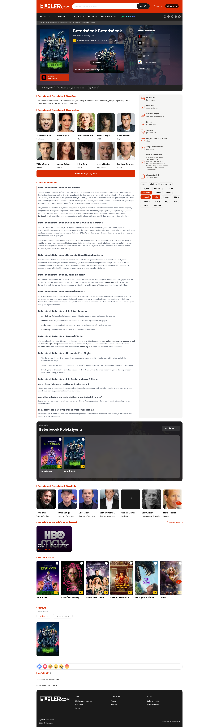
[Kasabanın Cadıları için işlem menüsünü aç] (106, 563)
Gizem (168, 193)
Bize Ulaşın (79, 705)
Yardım (114, 701)
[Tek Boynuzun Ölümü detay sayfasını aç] (146, 578)
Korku (108, 40)
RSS (79, 708)
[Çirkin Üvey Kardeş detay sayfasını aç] (72, 578)
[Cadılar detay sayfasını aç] (171, 578)
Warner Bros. (151, 170)
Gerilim (158, 193)
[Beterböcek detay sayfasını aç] (51, 453)
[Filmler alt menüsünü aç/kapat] (50, 16)
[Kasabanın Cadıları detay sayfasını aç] (97, 578)
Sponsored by (143, 68)
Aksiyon (153, 184)
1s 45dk (116, 40)
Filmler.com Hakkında (83, 701)
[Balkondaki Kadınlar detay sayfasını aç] (121, 578)
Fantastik (101, 40)
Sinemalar (60, 16)
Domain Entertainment (155, 167)
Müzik (176, 197)
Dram (171, 188)
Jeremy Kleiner (152, 108)
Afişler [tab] (44, 616)
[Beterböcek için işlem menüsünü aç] (60, 439)
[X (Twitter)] (176, 16)
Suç (166, 201)
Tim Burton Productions (155, 163)
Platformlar (106, 16)
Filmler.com (50, 723)
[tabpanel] (109, 639)
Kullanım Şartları (153, 701)
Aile (143, 184)
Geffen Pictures (152, 159)
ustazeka (176, 721)
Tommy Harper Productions (157, 165)
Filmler (43, 16)
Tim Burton (150, 100)
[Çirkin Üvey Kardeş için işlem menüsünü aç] (81, 563)
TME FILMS (150, 149)
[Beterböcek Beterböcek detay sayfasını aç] (75, 453)
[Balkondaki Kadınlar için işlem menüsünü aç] (131, 563)
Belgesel (146, 188)
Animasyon (166, 184)
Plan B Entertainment (154, 161)
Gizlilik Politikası (153, 705)
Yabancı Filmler (66, 23)
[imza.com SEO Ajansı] (43, 719)
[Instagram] (168, 16)
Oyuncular (79, 16)
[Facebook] (172, 16)
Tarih (175, 201)
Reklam (114, 705)
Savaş (157, 201)
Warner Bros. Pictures (154, 157)
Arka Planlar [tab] (63, 616)
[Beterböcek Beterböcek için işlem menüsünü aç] (83, 439)
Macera (166, 197)
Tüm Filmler (52, 23)
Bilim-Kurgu (159, 188)
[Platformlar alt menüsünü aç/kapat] (115, 16)
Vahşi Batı (157, 206)
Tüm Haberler (175, 522)
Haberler (92, 16)
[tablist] (54, 616)
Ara (141, 6)
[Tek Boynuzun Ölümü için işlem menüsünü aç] (155, 563)
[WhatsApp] (179, 16)
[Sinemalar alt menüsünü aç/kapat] (68, 16)
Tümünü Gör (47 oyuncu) (86, 173)
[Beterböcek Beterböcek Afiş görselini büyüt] (47, 639)
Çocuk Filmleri (128, 16)
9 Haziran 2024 (83, 40)
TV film (145, 206)
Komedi (94, 40)
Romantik (146, 201)
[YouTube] (165, 16)
